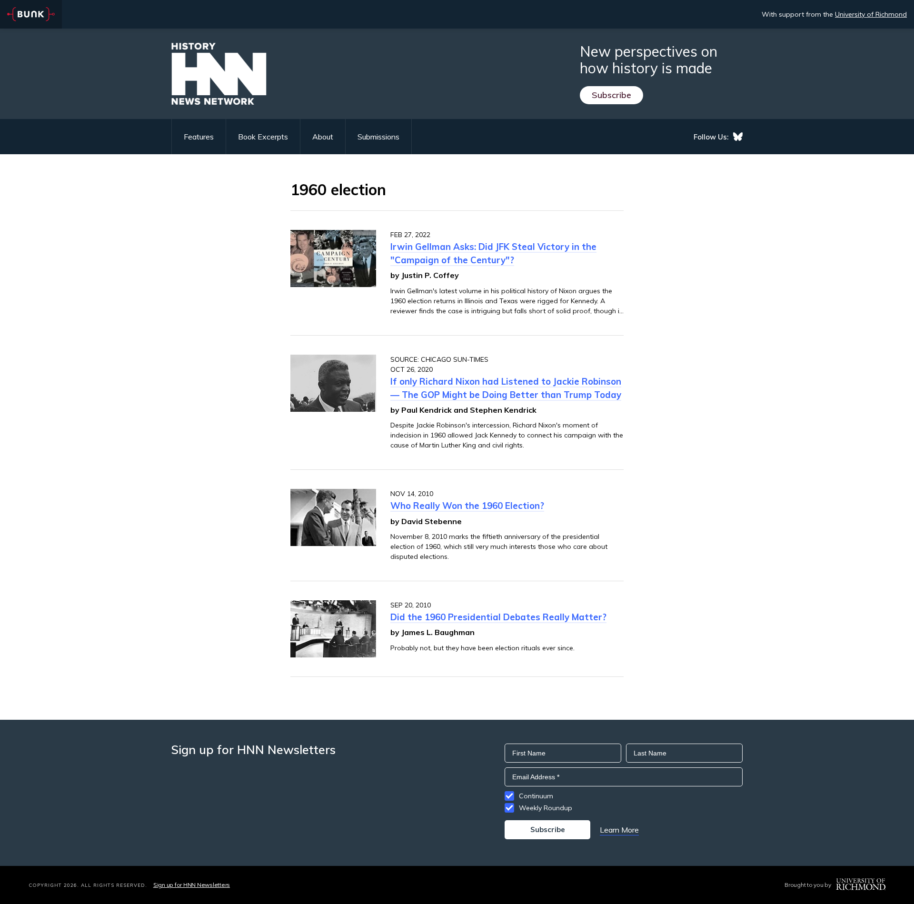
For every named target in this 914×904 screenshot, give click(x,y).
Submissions (378, 136)
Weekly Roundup (545, 808)
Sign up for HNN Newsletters (191, 884)
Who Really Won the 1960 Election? (467, 505)
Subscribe (611, 94)
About (322, 136)
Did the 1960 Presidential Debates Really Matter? (498, 617)
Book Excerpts (263, 136)
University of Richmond (871, 14)
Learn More (619, 829)
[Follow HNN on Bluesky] (738, 136)
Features (199, 136)
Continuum (536, 796)
